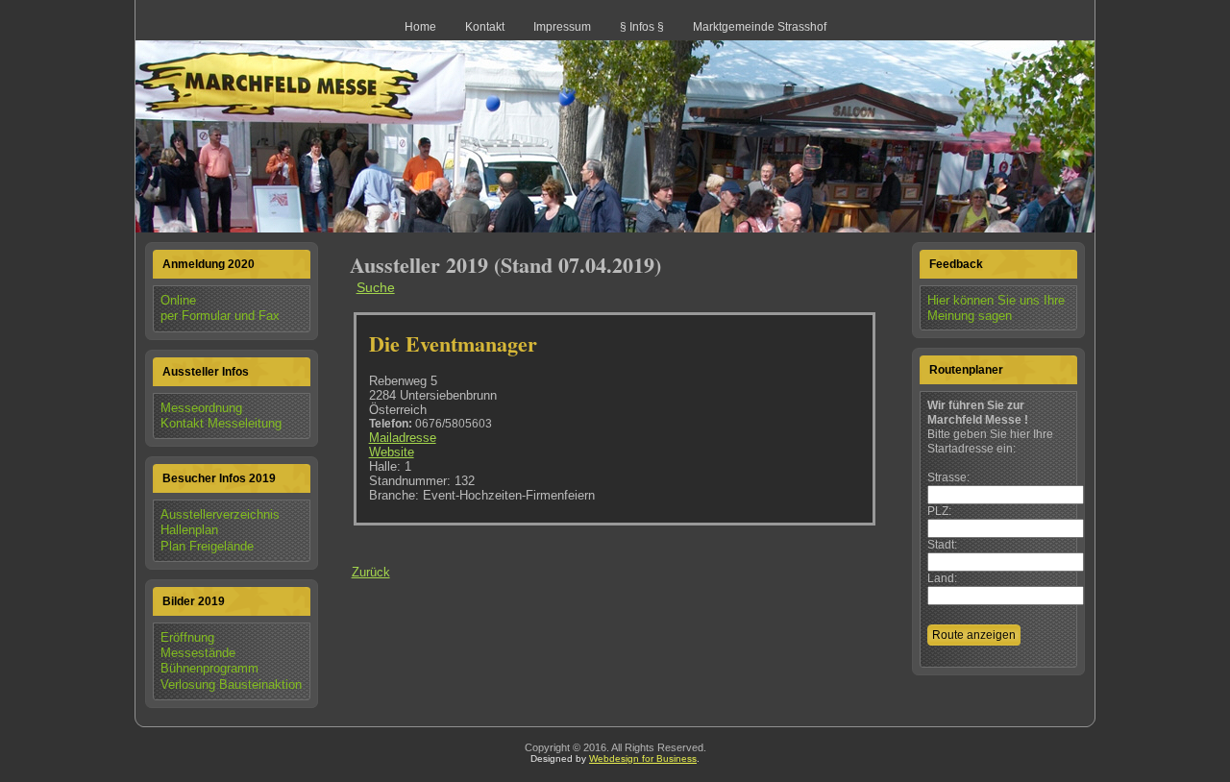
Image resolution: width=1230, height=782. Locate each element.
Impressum (562, 27)
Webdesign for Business (643, 758)
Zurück (371, 572)
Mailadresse (402, 437)
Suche (376, 287)
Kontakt (484, 27)
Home (420, 27)
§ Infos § (642, 27)
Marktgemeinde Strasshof (759, 27)
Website (391, 452)
